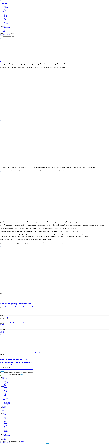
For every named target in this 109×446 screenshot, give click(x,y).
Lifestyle (5, 9)
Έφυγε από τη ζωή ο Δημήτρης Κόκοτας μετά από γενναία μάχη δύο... (13, 359)
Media (5, 10)
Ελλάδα (3, 11)
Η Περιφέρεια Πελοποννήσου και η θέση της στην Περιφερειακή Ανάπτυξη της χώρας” (14, 299)
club (4, 30)
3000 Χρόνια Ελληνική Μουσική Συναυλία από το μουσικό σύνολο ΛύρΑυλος (11, 304)
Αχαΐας (5, 19)
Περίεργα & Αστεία (7, 28)
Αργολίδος (5, 17)
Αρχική (3, 2)
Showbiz (5, 6)
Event (4, 29)
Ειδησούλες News (4, 3)
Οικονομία (5, 12)
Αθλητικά (3, 24)
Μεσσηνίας (5, 21)
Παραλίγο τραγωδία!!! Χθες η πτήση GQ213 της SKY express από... (9, 319)
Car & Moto (5, 25)
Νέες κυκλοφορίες (6, 404)
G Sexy (5, 8)
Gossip (3, 5)
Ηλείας (5, 20)
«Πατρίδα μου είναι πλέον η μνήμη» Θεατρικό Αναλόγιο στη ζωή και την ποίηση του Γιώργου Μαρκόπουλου (15, 303)
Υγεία (4, 14)
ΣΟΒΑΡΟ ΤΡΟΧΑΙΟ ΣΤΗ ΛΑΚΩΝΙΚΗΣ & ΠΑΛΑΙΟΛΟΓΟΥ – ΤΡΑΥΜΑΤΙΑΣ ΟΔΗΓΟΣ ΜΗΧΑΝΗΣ (16, 369)
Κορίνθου (5, 428)
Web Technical (22, 374)
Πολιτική (5, 420)
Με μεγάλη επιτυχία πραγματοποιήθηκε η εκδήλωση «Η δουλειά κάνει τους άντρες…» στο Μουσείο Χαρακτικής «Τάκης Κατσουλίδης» (19, 306)
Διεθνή (5, 13)
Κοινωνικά (5, 15)
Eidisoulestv (3, 31)
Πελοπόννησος (4, 424)
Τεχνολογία (5, 16)
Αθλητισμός (5, 400)
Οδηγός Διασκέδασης (7, 27)
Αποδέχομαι (47, 443)
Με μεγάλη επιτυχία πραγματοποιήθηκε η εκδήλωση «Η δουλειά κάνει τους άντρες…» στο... (17, 362)
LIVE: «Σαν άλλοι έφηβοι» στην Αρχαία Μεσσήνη (8, 317)
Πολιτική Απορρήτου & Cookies (4, 445)
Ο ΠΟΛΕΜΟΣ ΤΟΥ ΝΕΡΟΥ (3, 324)
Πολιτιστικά (6, 23)
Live (4, 412)
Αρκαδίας (5, 18)
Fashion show (6, 7)
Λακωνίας (5, 22)
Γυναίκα (5, 416)
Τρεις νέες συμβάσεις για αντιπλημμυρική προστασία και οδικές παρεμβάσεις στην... (13, 322)
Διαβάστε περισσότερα (53, 443)
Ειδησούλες (5, 4)
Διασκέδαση (3, 26)
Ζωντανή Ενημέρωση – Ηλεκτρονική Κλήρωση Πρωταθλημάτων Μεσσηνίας (14, 365)
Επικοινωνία (4, 407)
